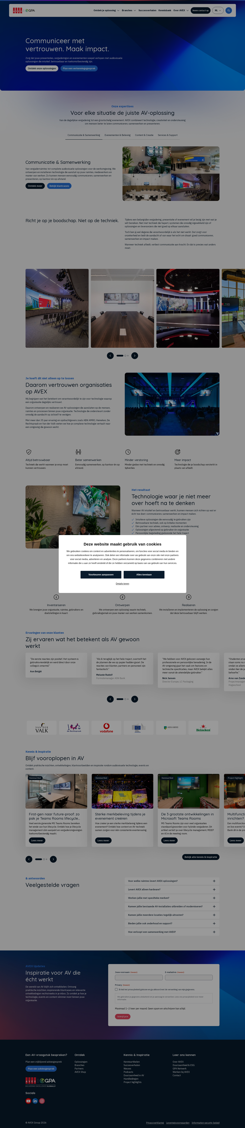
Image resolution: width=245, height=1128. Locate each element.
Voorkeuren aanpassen (101, 574)
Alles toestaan (144, 574)
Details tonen (122, 583)
